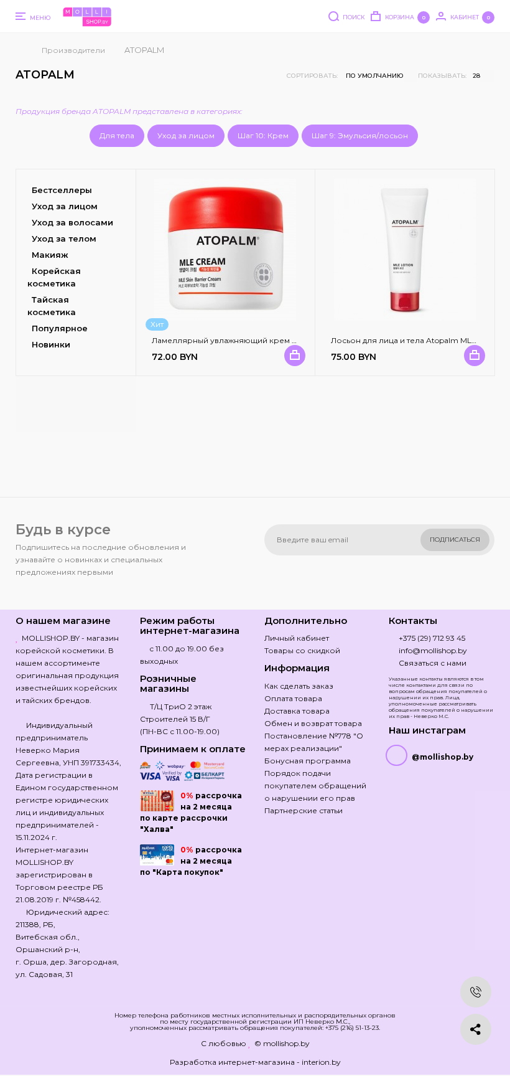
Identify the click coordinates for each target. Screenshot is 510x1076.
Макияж (50, 255)
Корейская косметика (54, 277)
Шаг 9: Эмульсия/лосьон (360, 135)
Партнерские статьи (303, 810)
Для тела (117, 135)
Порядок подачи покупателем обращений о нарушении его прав (315, 785)
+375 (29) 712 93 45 (432, 638)
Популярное (60, 328)
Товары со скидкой (302, 650)
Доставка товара (297, 710)
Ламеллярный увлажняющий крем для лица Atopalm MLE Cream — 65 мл (295, 340)
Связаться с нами (432, 663)
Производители (73, 50)
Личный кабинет (296, 638)
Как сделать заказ (298, 686)
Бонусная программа (307, 760)
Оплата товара (293, 698)
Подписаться (455, 540)
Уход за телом (64, 238)
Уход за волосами (72, 222)
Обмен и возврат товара (313, 723)
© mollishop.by (282, 1043)
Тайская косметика (51, 306)
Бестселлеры (62, 190)
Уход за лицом (186, 135)
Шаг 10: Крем (263, 135)
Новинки (51, 344)
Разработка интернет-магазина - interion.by (255, 1062)
